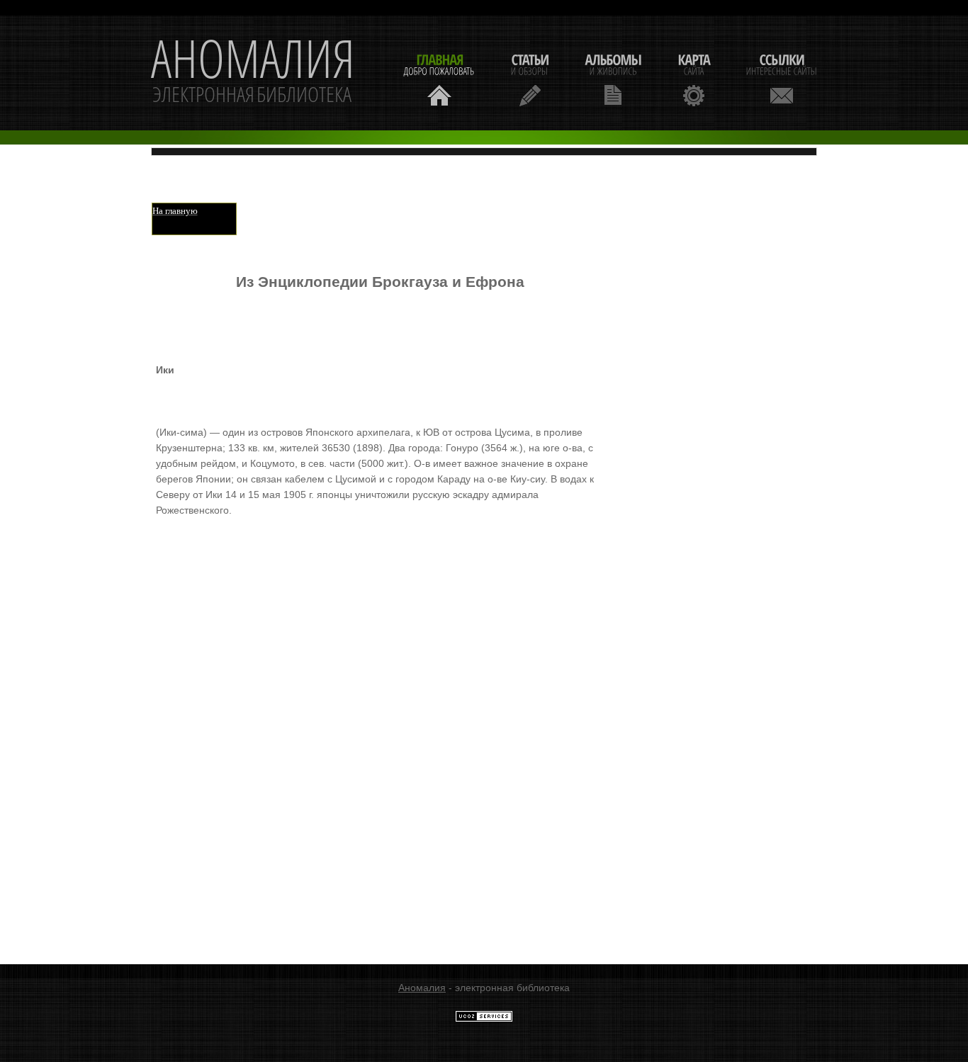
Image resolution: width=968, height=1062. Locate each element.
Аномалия (422, 987)
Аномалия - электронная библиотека (253, 73)
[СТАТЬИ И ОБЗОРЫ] (529, 78)
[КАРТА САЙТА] (693, 78)
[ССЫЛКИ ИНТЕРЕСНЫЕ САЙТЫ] (781, 78)
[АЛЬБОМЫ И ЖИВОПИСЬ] (613, 78)
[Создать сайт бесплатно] (484, 1018)
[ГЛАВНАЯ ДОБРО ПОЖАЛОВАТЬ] (439, 78)
